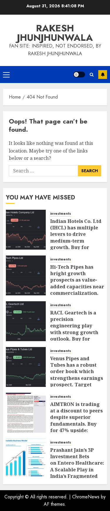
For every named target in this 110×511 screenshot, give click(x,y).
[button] (6, 74)
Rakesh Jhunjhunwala (55, 32)
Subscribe (102, 74)
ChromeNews (85, 496)
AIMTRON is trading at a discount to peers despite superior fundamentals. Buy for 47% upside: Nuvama (76, 420)
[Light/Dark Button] (79, 74)
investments (60, 213)
